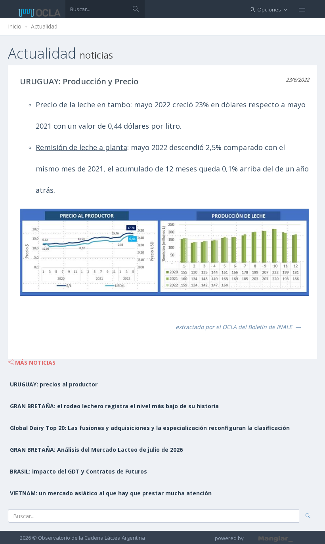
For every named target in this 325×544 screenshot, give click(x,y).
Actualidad (44, 26)
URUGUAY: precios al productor (54, 384)
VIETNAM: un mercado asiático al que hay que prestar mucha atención (111, 493)
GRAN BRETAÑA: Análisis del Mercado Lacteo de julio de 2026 (96, 449)
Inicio (14, 26)
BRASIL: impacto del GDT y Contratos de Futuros (78, 471)
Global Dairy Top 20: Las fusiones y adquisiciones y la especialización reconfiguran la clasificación (150, 428)
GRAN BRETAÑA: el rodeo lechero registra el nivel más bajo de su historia (114, 406)
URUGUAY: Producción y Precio (79, 81)
